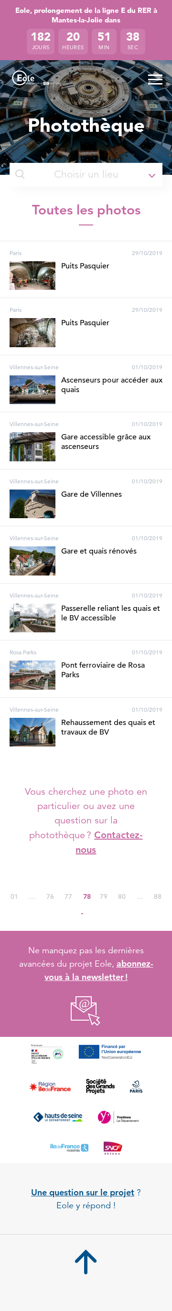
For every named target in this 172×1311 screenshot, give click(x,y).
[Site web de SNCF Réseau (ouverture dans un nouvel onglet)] (113, 1147)
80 (122, 896)
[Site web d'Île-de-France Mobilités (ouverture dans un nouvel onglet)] (69, 1147)
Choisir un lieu (86, 174)
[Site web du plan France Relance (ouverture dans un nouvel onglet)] (47, 1054)
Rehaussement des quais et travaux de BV (108, 727)
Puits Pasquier (85, 266)
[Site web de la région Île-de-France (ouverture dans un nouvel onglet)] (50, 1086)
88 (157, 896)
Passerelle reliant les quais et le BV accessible (110, 613)
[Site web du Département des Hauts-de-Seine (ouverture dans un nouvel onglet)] (58, 1117)
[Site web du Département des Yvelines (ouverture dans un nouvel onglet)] (118, 1117)
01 (14, 896)
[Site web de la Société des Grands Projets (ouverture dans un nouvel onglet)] (100, 1086)
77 (68, 896)
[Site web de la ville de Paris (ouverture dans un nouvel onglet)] (136, 1086)
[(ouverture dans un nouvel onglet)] (86, 1011)
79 (104, 896)
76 (50, 896)
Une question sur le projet (82, 1192)
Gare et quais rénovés (99, 551)
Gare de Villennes (91, 494)
